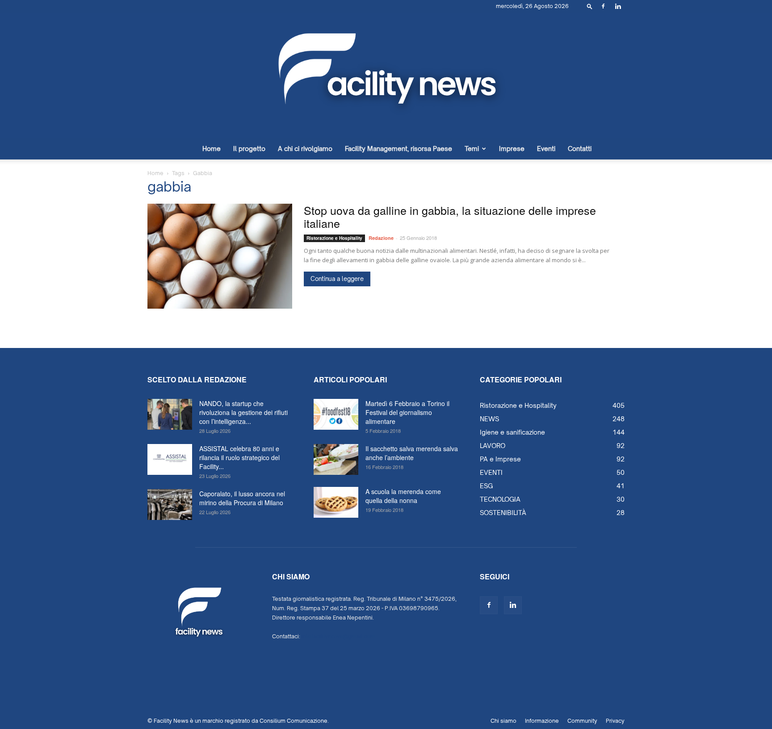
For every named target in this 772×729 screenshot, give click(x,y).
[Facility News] (386, 75)
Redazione (381, 238)
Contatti (580, 148)
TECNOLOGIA (500, 499)
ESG (486, 486)
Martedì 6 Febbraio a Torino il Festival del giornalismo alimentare (407, 412)
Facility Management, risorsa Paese (398, 148)
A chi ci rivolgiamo (305, 148)
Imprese (511, 148)
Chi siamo (503, 720)
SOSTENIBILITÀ (503, 512)
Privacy (615, 720)
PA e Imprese (500, 459)
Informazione (542, 720)
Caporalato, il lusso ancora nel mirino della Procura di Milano (242, 498)
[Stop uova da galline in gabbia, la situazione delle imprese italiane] (219, 256)
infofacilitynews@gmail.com (338, 636)
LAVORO (492, 445)
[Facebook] (603, 6)
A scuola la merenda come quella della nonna (403, 496)
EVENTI (491, 472)
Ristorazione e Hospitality (334, 238)
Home (211, 148)
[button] (589, 6)
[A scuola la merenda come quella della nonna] (336, 502)
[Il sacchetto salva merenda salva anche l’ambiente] (336, 459)
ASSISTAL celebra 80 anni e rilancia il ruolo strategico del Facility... (239, 457)
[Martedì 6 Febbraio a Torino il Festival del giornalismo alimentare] (336, 414)
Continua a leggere (337, 278)
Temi (472, 148)
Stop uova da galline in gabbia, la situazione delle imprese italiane (450, 216)
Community (582, 720)
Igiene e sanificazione (512, 432)
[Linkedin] (618, 6)
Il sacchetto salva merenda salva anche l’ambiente (411, 453)
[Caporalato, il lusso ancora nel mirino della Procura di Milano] (169, 504)
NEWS (489, 419)
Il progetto (249, 148)
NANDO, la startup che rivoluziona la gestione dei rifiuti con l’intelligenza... (243, 412)
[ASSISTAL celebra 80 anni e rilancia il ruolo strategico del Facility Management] (169, 459)
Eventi (546, 148)
